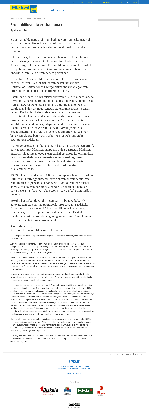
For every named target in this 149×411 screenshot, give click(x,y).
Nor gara (138, 354)
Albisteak (57, 10)
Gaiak (80, 2)
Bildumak (107, 2)
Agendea (119, 2)
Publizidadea (113, 354)
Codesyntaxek (72, 407)
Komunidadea (93, 2)
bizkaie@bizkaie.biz (74, 373)
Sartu (134, 2)
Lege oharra (126, 354)
